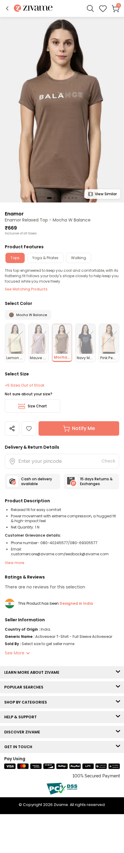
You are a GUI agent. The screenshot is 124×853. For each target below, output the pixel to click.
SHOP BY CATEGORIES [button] (27, 702)
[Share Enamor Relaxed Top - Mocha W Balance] (12, 428)
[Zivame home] (33, 9)
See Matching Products (26, 289)
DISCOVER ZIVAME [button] (23, 732)
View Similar (106, 193)
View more (14, 562)
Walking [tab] (78, 257)
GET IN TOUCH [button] (19, 746)
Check (108, 461)
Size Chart (37, 406)
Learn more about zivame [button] (33, 672)
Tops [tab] (15, 257)
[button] (7, 8)
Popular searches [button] (25, 687)
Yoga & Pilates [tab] (45, 257)
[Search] (90, 8)
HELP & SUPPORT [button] (21, 717)
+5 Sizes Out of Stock (24, 385)
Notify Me (83, 428)
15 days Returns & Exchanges (96, 481)
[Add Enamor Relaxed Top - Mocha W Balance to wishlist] (29, 428)
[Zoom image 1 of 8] (62, 109)
